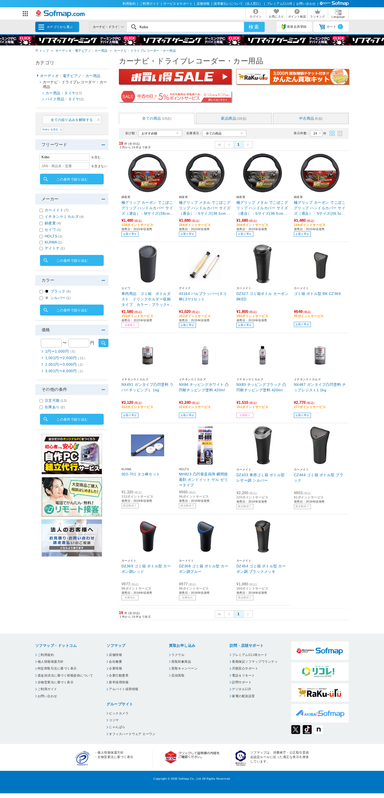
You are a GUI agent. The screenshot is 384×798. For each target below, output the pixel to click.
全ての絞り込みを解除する (72, 120)
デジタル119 (241, 689)
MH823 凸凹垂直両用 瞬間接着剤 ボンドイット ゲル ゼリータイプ (203, 479)
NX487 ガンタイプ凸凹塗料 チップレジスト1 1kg (320, 387)
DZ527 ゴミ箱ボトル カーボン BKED (262, 296)
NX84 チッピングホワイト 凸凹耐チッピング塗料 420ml (204, 387)
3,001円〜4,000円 (65, 371)
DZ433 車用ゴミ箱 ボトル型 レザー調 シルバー (260, 477)
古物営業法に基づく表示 (55, 682)
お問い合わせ (306, 3)
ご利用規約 (46, 655)
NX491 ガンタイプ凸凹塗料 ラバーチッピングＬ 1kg (147, 387)
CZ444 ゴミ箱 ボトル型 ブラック (318, 477)
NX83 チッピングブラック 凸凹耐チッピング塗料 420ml (261, 387)
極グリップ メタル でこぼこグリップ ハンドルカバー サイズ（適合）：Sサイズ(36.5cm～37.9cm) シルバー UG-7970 (262, 208)
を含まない (99, 166)
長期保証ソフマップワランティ (255, 661)
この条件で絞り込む (72, 179)
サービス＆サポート (178, 3)
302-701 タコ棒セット (140, 474)
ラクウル (177, 655)
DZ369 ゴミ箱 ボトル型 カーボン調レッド (146, 569)
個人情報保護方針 (51, 661)
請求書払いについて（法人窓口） (238, 3)
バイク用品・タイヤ (64, 99)
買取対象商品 (181, 661)
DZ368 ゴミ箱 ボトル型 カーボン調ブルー (203, 569)
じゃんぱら (117, 727)
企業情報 (115, 668)
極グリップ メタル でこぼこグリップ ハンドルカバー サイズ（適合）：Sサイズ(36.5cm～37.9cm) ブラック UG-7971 (204, 208)
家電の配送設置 (243, 696)
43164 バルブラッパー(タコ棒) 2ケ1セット (203, 296)
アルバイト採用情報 (123, 689)
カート (334, 26)
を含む (96, 157)
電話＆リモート (243, 675)
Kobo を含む (51, 129)
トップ (44, 51)
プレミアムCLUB (279, 3)
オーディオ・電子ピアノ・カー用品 (81, 51)
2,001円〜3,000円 (65, 364)
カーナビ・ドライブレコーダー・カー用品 (145, 51)
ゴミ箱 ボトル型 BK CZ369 (317, 294)
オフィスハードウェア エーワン (132, 734)
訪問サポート (242, 682)
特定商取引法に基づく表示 (57, 668)
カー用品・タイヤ (63, 93)
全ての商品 (156, 118)
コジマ (114, 720)
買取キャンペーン (184, 668)
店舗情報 (203, 3)
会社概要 (115, 661)
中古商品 (311, 118)
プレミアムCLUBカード (249, 655)
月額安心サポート (245, 668)
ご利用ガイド (149, 3)
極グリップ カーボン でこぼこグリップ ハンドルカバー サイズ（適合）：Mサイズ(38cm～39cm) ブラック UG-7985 (147, 208)
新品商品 (233, 118)
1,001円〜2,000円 (66, 358)
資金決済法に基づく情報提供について (65, 675)
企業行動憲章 (119, 675)
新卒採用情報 (119, 682)
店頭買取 (177, 675)
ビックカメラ (119, 713)
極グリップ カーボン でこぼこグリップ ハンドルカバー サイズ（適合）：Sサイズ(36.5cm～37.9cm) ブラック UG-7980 (320, 208)
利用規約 (129, 3)
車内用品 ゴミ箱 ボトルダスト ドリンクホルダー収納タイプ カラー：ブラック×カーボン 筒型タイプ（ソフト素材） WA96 (147, 299)
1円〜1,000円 (61, 351)
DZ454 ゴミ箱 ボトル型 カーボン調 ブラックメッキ (261, 569)
